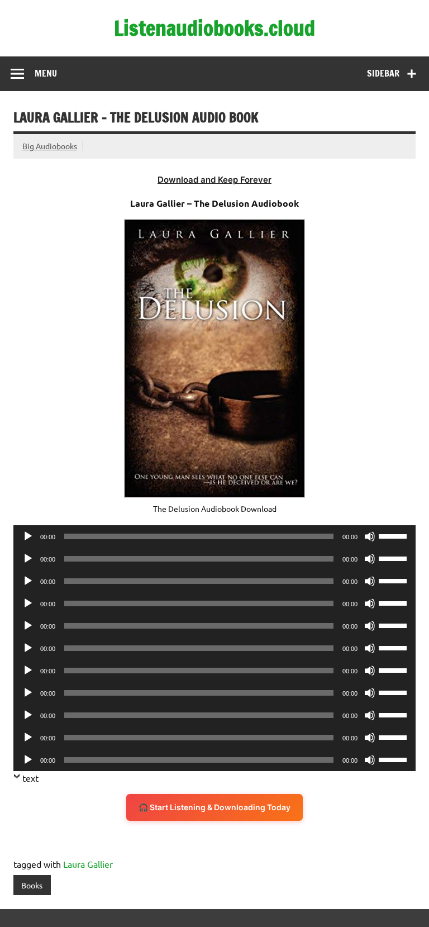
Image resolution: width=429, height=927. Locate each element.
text (30, 777)
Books (31, 885)
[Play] (28, 536)
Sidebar (383, 73)
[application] (214, 536)
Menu (46, 73)
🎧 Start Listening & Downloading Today (214, 807)
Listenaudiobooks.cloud (214, 27)
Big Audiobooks (49, 146)
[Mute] (369, 536)
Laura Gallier (88, 863)
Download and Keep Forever (214, 179)
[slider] (394, 535)
